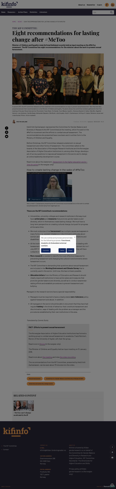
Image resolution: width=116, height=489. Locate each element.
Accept (70, 250)
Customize (46, 250)
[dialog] (58, 244)
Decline (62, 250)
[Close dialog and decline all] (74, 236)
